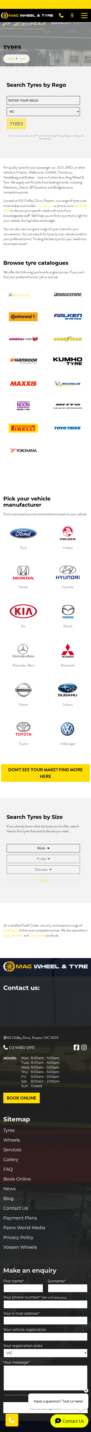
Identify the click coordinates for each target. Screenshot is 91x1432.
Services (12, 1149)
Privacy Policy (64, 136)
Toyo (6, 935)
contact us (46, 206)
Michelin (17, 935)
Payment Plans (20, 1218)
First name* (13, 1281)
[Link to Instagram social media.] (84, 1047)
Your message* (16, 1362)
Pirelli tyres (10, 930)
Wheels (11, 1140)
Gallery (10, 1159)
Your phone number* (34, 1297)
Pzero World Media (24, 1227)
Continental (38, 935)
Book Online (17, 1179)
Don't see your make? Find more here (45, 773)
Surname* (56, 1281)
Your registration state (23, 1346)
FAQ (8, 1169)
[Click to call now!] (61, 15)
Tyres (9, 1130)
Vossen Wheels (20, 1247)
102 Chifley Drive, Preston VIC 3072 (32, 1037)
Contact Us (15, 1208)
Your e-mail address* (21, 1313)
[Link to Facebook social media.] (76, 1047)
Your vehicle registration (24, 1330)
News (9, 1188)
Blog (8, 1198)
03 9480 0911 (22, 1047)
